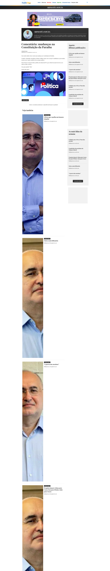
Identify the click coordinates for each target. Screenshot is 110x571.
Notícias (49, 2)
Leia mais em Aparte (78, 103)
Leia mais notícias (78, 181)
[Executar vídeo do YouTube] (43, 83)
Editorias (44, 2)
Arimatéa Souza (66, 2)
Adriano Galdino (25, 100)
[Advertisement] (78, 118)
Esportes (59, 2)
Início (39, 2)
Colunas (54, 2)
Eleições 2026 (74, 2)
